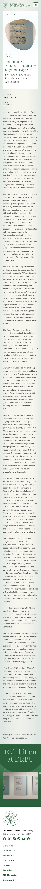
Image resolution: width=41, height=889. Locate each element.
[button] (35, 4)
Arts (8, 56)
